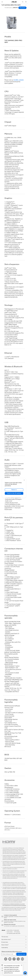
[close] (24, 480)
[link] (14, 1)
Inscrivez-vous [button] (21, 954)
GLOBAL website (19, 80)
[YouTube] (9, 959)
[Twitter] (18, 959)
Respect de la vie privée (16, 970)
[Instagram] (5, 959)
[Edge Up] (22, 959)
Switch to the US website (14, 493)
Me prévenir (22, 7)
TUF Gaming (17, 932)
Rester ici (14, 489)
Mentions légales (5, 970)
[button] (2, 1)
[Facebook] (14, 959)
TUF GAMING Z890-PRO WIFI (11, 5)
